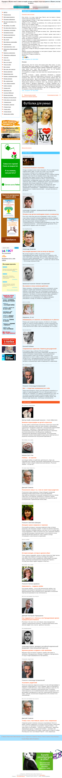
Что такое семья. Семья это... (28, 468)
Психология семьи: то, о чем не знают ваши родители (40, 490)
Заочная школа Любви (9, 114)
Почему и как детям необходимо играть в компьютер (41, 214)
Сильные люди (7, 88)
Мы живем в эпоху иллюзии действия (35, 286)
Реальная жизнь (7, 14)
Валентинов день (7, 90)
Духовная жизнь (7, 102)
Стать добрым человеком (9, 83)
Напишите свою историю (28, 14)
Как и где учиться (8, 62)
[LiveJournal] (28, 57)
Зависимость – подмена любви (32, 586)
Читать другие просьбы (12, 289)
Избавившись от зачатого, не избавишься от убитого (41, 319)
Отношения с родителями (27, 659)
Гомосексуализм (7, 44)
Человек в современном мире (10, 76)
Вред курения (7, 67)
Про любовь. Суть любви (27, 440)
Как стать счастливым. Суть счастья (30, 596)
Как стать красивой (8, 37)
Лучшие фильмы (7, 111)
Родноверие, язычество (28, 156)
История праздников (8, 95)
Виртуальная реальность (28, 264)
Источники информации (9, 19)
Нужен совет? (27, 11)
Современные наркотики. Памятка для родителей (39, 348)
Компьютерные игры (27, 194)
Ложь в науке (7, 60)
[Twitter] (23, 57)
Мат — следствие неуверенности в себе (36, 388)
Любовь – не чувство (29, 457)
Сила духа (6, 57)
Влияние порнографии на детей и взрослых (37, 422)
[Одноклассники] (24, 57)
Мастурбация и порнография (28, 405)
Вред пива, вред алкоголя (9, 69)
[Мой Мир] (26, 57)
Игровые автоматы (8, 78)
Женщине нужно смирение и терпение (35, 525)
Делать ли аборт (25, 539)
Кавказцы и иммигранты (9, 53)
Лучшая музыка (7, 107)
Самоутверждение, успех (9, 46)
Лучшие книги (7, 109)
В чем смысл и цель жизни (10, 100)
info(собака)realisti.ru (21, 776)
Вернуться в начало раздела (29, 96)
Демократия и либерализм (10, 55)
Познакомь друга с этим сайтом (8, 259)
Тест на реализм (6, 253)
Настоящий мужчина (26, 628)
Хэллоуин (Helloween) (9, 93)
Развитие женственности (27, 503)
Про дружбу (6, 39)
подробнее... (15, 271)
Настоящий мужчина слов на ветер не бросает (38, 251)
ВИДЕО (5, 12)
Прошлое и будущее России (10, 97)
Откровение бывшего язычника (33, 167)
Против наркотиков (27, 330)
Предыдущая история (30, 95)
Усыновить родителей (29, 682)
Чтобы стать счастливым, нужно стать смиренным (39, 720)
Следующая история (52, 95)
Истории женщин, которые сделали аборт (36, 553)
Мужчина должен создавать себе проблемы (37, 650)
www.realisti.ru (42, 775)
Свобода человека (8, 85)
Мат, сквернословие (27, 364)
